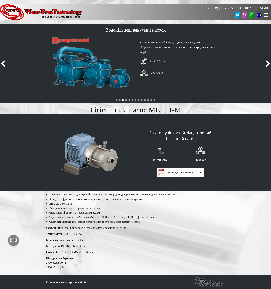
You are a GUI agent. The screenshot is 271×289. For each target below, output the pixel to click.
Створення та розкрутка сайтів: (66, 282)
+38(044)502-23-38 (254, 8)
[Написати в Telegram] (237, 15)
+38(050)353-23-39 (219, 8)
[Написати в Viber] (244, 15)
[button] (3, 63)
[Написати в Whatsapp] (252, 15)
